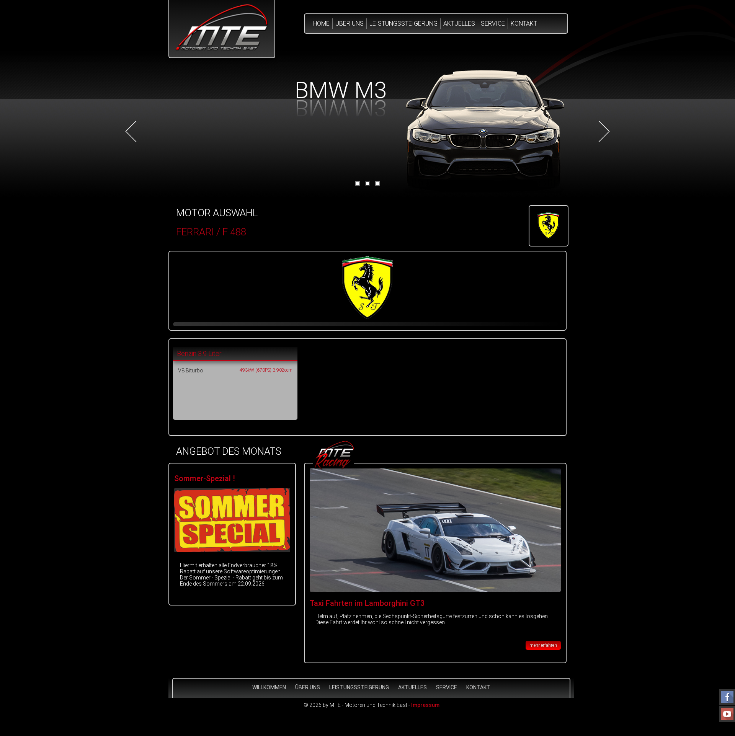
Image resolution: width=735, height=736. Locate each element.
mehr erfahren (543, 645)
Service (493, 23)
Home (321, 23)
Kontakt (524, 23)
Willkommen (269, 687)
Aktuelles (459, 23)
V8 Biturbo (190, 370)
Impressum (425, 705)
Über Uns (349, 23)
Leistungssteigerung (403, 23)
